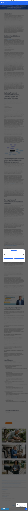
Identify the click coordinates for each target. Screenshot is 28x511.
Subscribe (14, 258)
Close (24, 249)
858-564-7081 (17, 0)
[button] (26, 2)
